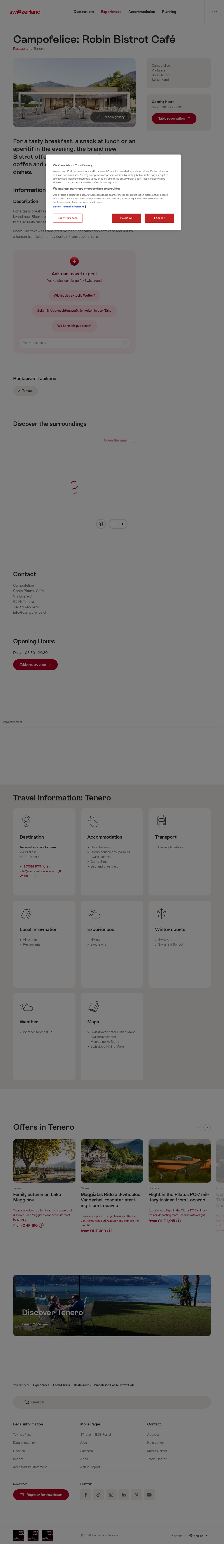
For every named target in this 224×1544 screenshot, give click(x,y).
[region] (113, 192)
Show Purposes (68, 218)
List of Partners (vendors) (69, 206)
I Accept (159, 218)
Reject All (126, 218)
